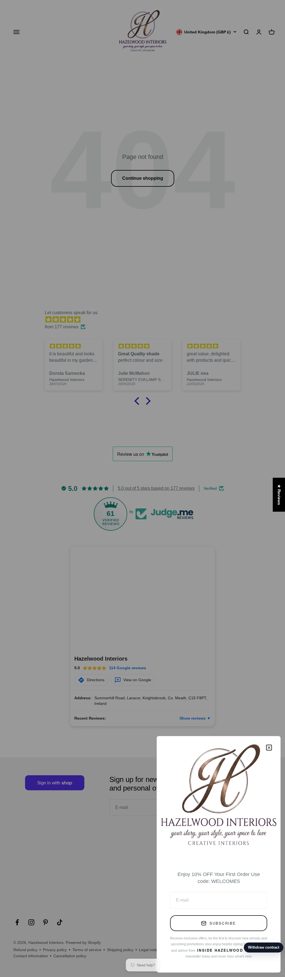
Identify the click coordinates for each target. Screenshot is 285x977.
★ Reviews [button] (279, 494)
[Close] (269, 747)
